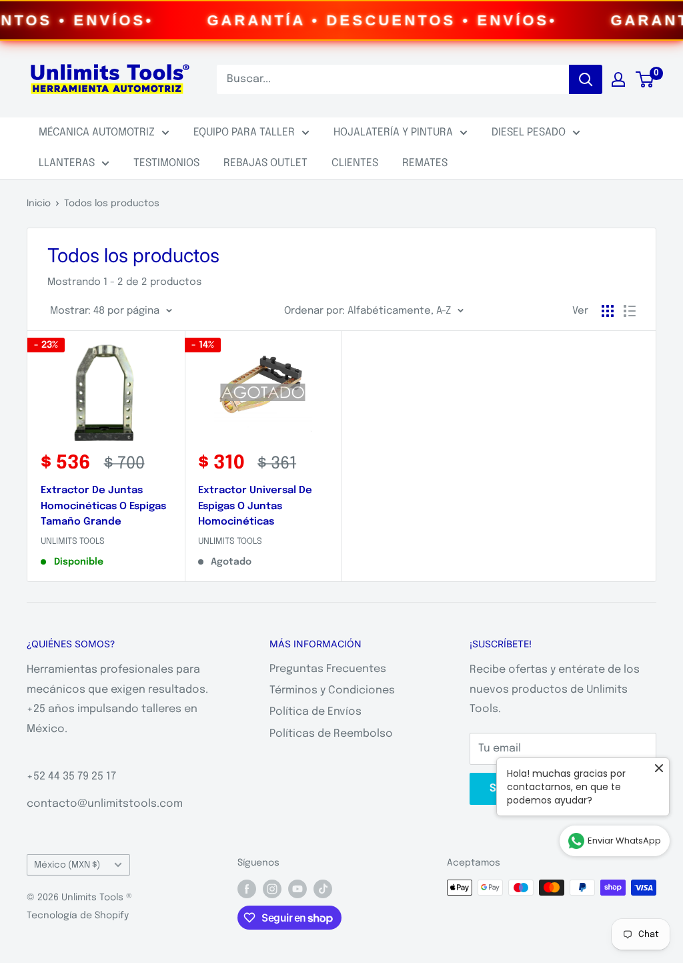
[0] (645, 79)
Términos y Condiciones (332, 690)
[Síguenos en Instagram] (272, 889)
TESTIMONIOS (166, 163)
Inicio (39, 203)
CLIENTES (354, 163)
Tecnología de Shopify (78, 915)
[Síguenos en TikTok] (322, 889)
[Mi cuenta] (618, 79)
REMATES (425, 163)
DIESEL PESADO (529, 132)
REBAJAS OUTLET (265, 163)
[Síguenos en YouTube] (297, 889)
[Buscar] (585, 79)
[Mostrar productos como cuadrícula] (608, 311)
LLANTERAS (67, 163)
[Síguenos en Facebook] (246, 889)
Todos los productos (111, 203)
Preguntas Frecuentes (327, 669)
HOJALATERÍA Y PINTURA (393, 132)
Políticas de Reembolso (331, 733)
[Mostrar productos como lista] (630, 311)
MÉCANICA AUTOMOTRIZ (97, 132)
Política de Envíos (315, 711)
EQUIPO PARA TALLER (244, 132)
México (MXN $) (67, 865)
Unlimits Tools (73, 541)
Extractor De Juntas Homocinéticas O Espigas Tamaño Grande (103, 506)
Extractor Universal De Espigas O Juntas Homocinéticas (255, 506)
